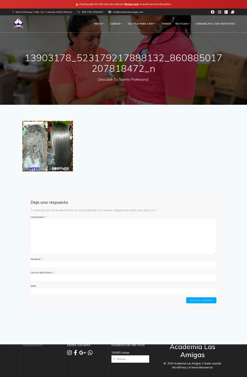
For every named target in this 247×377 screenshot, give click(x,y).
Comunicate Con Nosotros (215, 23)
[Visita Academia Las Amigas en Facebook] (75, 353)
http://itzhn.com (33, 344)
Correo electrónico (42, 272)
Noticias (181, 23)
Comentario (38, 217)
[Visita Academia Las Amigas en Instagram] (69, 353)
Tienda (166, 23)
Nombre (36, 259)
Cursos (115, 23)
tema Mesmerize (202, 367)
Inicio (98, 23)
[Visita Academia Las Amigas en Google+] (82, 353)
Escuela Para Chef (141, 23)
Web (33, 286)
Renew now (131, 4)
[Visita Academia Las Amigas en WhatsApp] (90, 353)
